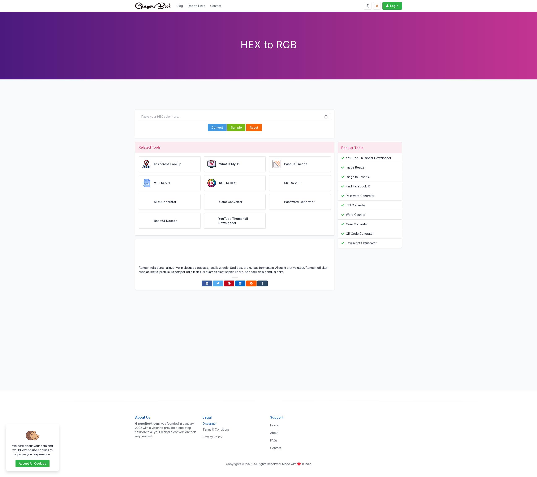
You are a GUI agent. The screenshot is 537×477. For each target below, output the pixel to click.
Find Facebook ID (358, 186)
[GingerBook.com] (154, 6)
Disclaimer (210, 423)
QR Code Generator (360, 233)
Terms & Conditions (216, 429)
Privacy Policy (212, 437)
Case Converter (357, 224)
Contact (215, 6)
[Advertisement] (234, 97)
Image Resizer (356, 167)
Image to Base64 (357, 177)
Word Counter (355, 214)
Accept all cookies (32, 463)
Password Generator (360, 196)
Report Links (196, 6)
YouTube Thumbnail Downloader (368, 158)
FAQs (273, 440)
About (274, 433)
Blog (180, 6)
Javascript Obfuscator (361, 243)
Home (274, 425)
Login (394, 6)
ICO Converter (356, 205)
